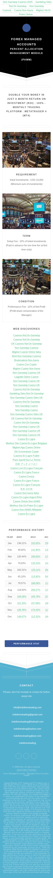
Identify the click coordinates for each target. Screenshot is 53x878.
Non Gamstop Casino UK (26, 381)
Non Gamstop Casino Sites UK (26, 397)
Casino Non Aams (23, 10)
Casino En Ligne (26, 439)
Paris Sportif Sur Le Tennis (26, 460)
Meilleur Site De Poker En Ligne (26, 505)
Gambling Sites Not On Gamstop (27, 393)
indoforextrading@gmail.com (27, 714)
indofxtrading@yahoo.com (27, 729)
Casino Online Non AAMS (26, 501)
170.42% (35, 610)
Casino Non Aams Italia (26, 493)
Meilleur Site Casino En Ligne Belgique (26, 443)
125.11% (35, 570)
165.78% (35, 596)
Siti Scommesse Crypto (26, 451)
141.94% (35, 550)
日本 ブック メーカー (26, 464)
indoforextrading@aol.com (27, 736)
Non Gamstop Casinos (26, 348)
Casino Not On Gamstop (26, 422)
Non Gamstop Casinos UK (26, 372)
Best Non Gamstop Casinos (26, 356)
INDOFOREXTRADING (27, 770)
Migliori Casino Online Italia (26, 352)
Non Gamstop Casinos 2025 (18, 2)
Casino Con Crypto (26, 364)
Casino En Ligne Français (26, 485)
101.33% (21, 603)
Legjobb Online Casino (26, 377)
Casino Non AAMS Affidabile (26, 509)
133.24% (35, 563)
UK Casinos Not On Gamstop (26, 343)
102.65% (35, 543)
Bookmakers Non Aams (26, 360)
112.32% (35, 616)
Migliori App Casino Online (26, 447)
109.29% (21, 596)
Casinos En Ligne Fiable (26, 455)
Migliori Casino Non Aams (26, 368)
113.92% (35, 576)
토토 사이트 (26, 489)
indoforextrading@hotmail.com (27, 721)
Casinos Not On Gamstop (26, 335)
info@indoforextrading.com (27, 707)
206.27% (35, 590)
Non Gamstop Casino (26, 406)
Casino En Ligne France (26, 472)
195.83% (35, 556)
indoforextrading (26, 743)
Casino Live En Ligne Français (26, 468)
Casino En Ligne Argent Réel (26, 497)
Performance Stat (27, 643)
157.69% (35, 603)
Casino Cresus (26, 476)
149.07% (21, 616)
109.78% (21, 610)
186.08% (35, 583)
